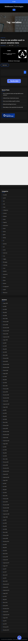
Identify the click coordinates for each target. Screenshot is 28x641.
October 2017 (5, 559)
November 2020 (6, 507)
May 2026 (5, 312)
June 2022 (5, 449)
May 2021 (5, 489)
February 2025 (5, 358)
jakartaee (5, 243)
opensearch (5, 274)
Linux (4, 256)
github (4, 234)
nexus (4, 268)
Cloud (4, 207)
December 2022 (6, 431)
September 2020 (6, 514)
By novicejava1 (3, 45)
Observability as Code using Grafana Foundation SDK (13, 107)
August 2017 (5, 565)
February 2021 (5, 498)
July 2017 (4, 568)
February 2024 (5, 388)
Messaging (5, 262)
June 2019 (5, 544)
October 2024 (5, 370)
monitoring (5, 265)
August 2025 (5, 339)
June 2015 (5, 596)
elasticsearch (5, 225)
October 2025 (5, 333)
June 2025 (5, 346)
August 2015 (5, 593)
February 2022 (5, 462)
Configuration (3, 37)
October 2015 (5, 587)
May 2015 (5, 599)
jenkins (4, 249)
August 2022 (5, 443)
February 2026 (5, 321)
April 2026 (5, 315)
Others (4, 277)
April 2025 (5, 352)
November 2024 (6, 367)
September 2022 (6, 440)
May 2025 (5, 349)
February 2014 (5, 626)
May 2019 (5, 547)
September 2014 (6, 614)
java (4, 246)
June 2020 (5, 523)
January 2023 (5, 428)
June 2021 (5, 486)
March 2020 (5, 532)
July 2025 (4, 343)
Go (25, 72)
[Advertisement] (14, 137)
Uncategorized (5, 286)
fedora (4, 228)
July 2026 (4, 306)
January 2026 (5, 324)
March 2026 (5, 318)
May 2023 (5, 416)
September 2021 (6, 477)
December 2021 (6, 468)
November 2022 (6, 434)
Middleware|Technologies (14, 7)
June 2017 (5, 572)
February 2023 (5, 425)
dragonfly (5, 222)
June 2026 (5, 309)
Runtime (4, 283)
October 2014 (5, 611)
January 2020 (5, 538)
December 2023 (6, 394)
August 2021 (5, 480)
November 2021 (6, 471)
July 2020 (4, 520)
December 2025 (6, 327)
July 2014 (4, 620)
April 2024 (5, 382)
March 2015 (5, 602)
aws (4, 201)
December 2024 (6, 364)
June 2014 (5, 623)
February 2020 (5, 535)
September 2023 (6, 404)
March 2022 (5, 459)
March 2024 (5, 385)
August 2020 (5, 517)
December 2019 (6, 541)
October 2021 (5, 474)
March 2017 (5, 575)
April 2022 (5, 455)
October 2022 (5, 437)
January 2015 (5, 605)
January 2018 (5, 556)
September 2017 (6, 562)
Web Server (5, 292)
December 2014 (6, 608)
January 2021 (5, 501)
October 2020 (5, 510)
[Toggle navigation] (14, 10)
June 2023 (5, 413)
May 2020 (5, 526)
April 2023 (5, 419)
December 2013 (6, 630)
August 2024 (5, 373)
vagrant (4, 289)
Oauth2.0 (4, 271)
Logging (4, 259)
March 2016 (5, 581)
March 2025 (5, 355)
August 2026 (5, 303)
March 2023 (5, 422)
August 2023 (5, 407)
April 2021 (5, 492)
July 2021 (4, 483)
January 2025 (5, 361)
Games (4, 231)
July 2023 (4, 410)
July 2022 (4, 446)
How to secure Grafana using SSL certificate (11, 101)
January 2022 (5, 465)
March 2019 (5, 553)
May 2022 (5, 452)
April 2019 (5, 550)
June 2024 (5, 376)
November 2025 (6, 330)
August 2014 (5, 617)
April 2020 (5, 529)
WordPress (10, 639)
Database (5, 216)
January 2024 (5, 391)
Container (5, 213)
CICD (4, 204)
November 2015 (6, 584)
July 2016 (4, 578)
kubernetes (5, 252)
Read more (5, 65)
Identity (4, 237)
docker (4, 219)
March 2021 (5, 495)
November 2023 (6, 398)
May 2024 (5, 379)
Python (4, 280)
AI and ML (5, 194)
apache (4, 197)
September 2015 (6, 590)
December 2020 (6, 504)
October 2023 (5, 401)
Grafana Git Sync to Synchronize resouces (11, 98)
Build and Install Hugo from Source (9, 104)
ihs (3, 240)
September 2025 (6, 336)
